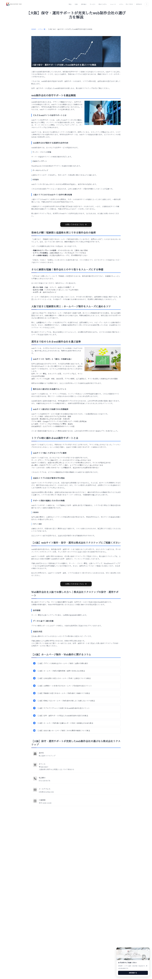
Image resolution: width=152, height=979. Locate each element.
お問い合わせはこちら (74, 224)
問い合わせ (129, 4)
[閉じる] (147, 949)
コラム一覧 (41, 29)
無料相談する (133, 973)
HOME (33, 29)
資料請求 (139, 4)
